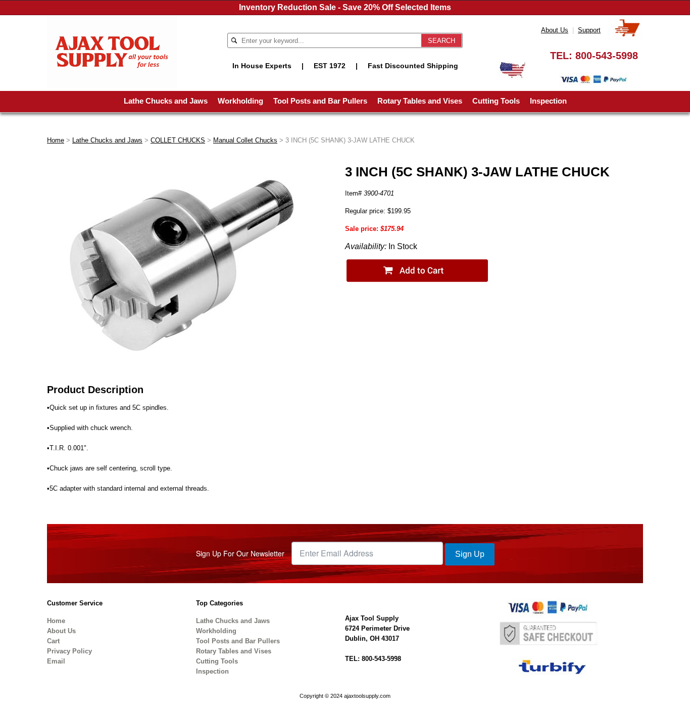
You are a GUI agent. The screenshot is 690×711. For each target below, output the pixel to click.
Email (56, 661)
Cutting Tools (496, 101)
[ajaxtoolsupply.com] (112, 51)
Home (55, 140)
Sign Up (469, 554)
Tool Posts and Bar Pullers (320, 101)
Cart (53, 641)
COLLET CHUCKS (178, 140)
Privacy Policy (69, 651)
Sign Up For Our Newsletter (240, 553)
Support (589, 30)
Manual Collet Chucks (245, 140)
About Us (554, 30)
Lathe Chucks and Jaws (166, 101)
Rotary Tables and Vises (419, 101)
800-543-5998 (606, 55)
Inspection (548, 101)
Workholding (240, 101)
